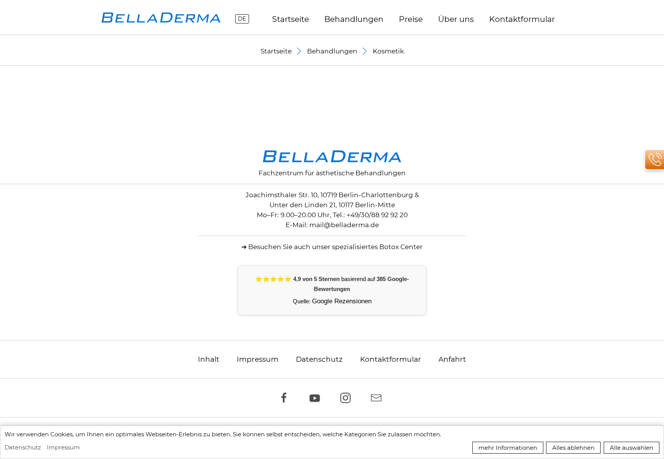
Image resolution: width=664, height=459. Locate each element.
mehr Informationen (507, 447)
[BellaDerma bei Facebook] (286, 398)
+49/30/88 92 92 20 (377, 215)
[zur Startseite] (161, 17)
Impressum (258, 359)
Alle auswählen (631, 447)
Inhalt (208, 359)
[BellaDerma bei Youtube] (316, 398)
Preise (411, 19)
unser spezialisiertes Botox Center (367, 247)
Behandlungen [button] (353, 19)
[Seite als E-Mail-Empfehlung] (378, 398)
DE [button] (242, 18)
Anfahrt (452, 359)
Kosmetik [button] (388, 51)
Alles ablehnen (573, 447)
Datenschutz (319, 359)
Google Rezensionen (342, 301)
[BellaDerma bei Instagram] (347, 398)
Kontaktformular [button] (522, 19)
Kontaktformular (390, 359)
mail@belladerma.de (344, 225)
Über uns (456, 19)
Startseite (290, 19)
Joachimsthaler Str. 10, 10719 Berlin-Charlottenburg (329, 195)
